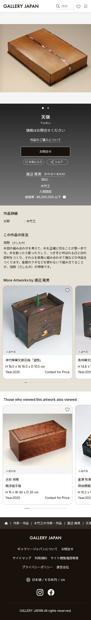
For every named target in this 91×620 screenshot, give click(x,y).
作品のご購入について (45, 140)
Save (67, 291)
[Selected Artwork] (37, 439)
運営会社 (63, 567)
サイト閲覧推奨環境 (64, 558)
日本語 (36, 580)
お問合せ (45, 151)
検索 (64, 6)
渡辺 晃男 (45, 174)
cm (63, 580)
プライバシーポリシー (37, 567)
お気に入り (78, 7)
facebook (51, 592)
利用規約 (41, 558)
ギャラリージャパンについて (37, 549)
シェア (59, 162)
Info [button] (64, 197)
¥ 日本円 (51, 580)
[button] (43, 108)
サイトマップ (22, 558)
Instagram (40, 592)
